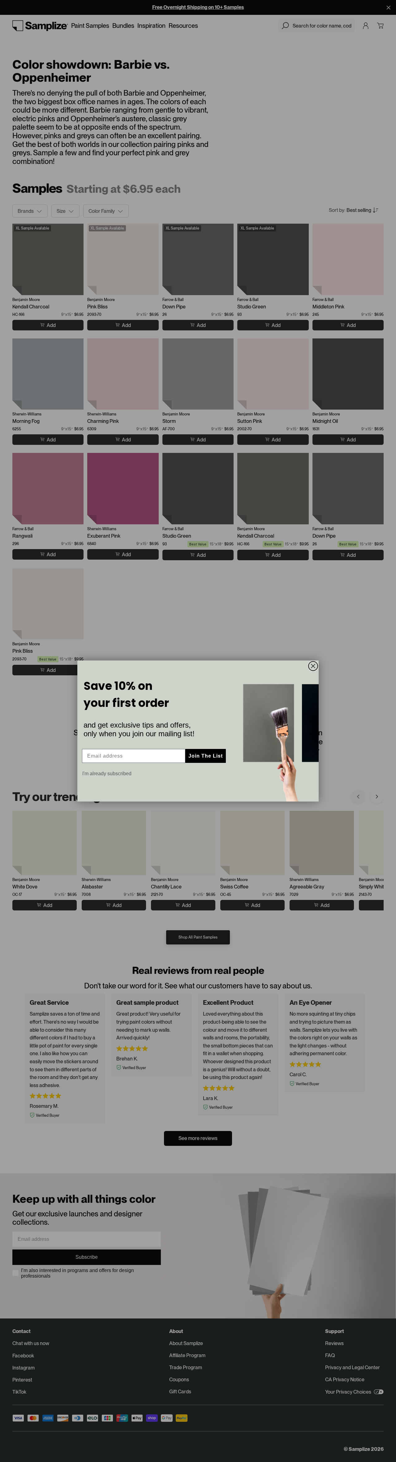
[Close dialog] (313, 666)
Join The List (205, 756)
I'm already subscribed (106, 773)
